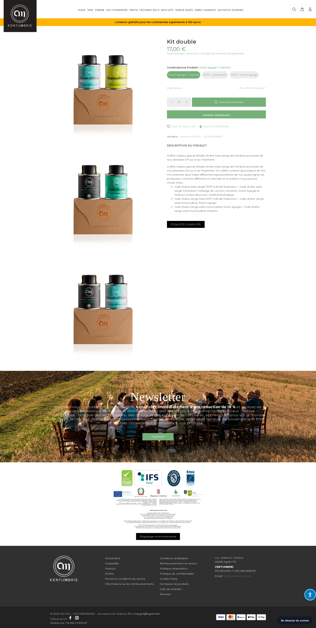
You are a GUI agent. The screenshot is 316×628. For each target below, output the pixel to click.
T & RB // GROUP (76, 623)
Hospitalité (112, 563)
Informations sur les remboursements (129, 584)
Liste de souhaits (170, 589)
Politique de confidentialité (177, 573)
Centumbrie (112, 558)
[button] (310, 595)
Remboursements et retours (178, 563)
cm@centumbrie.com (237, 576)
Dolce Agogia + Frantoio (183, 74)
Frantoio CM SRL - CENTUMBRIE (201, 136)
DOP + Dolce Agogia (244, 74)
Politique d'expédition (174, 568)
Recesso (165, 594)
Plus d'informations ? (252, 88)
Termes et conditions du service (125, 578)
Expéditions (174, 88)
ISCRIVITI (158, 437)
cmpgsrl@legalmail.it (147, 613)
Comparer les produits (174, 584)
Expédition (193, 53)
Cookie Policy (168, 578)
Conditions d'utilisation (174, 558)
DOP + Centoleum (215, 74)
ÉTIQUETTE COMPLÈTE (186, 224)
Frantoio (110, 568)
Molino (109, 573)
